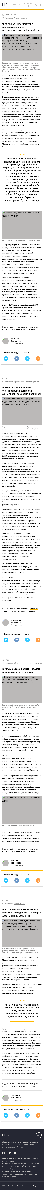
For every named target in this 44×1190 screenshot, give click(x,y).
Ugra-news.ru (14, 105)
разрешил (23, 1056)
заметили (13, 835)
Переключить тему (41, 5)
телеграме (34, 327)
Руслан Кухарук (20, 18)
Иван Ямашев (19, 904)
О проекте (37, 1186)
